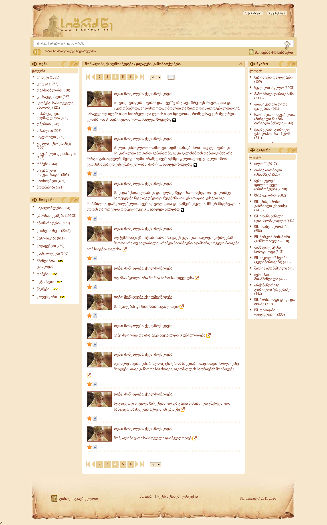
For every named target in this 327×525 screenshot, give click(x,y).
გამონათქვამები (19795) (56, 215)
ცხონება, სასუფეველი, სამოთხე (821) (55, 105)
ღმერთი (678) (48, 124)
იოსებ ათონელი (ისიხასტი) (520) (268, 172)
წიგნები (44, 289)
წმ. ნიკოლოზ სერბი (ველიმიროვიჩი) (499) (272, 260)
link (100, 128)
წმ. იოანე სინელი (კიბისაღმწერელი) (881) (274, 218)
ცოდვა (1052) (47, 84)
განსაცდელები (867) (53, 97)
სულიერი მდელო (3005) (274, 87)
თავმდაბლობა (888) (53, 90)
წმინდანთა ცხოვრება (47, 263)
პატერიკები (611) (51, 238)
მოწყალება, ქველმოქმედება (148, 93)
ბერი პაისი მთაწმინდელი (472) (270, 277)
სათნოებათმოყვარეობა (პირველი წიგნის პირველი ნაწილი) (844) (274, 119)
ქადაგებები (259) (50, 246)
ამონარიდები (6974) (53, 223)
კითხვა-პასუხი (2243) (54, 231)
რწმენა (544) (47, 164)
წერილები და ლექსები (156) (273, 79)
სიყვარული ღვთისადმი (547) (56, 156)
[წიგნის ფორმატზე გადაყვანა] (171, 77)
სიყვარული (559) (50, 137)
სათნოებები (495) (51, 181)
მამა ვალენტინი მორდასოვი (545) (268, 249)
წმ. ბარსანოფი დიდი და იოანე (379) (274, 302)
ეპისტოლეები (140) (52, 253)
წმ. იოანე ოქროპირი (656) (271, 229)
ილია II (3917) (265, 164)
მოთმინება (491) (50, 187)
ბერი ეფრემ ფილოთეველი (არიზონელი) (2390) (270, 185)
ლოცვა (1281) (48, 77)
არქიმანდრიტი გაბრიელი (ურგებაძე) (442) (272, 289)
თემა (43, 64)
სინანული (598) (49, 130)
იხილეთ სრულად (156, 119)
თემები (44, 274)
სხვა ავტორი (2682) (270, 195)
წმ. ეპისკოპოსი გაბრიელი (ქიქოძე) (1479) (270, 206)
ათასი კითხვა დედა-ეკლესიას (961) (271, 106)
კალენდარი (48, 297)
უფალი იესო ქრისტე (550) (54, 145)
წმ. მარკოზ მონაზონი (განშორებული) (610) (272, 239)
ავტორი (263, 150)
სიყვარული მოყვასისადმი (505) (53, 172)
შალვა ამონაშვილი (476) (274, 268)
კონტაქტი (190, 496)
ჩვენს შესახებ (168, 496)
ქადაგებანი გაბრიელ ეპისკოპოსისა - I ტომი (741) (272, 134)
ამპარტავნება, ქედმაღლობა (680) (52, 116)
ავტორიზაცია (253, 13)
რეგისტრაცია (277, 13)
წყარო (262, 64)
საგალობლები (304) (53, 208)
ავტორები (46, 282)
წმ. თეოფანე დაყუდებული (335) (269, 312)
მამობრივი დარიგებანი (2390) (274, 96)
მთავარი (47, 200)
